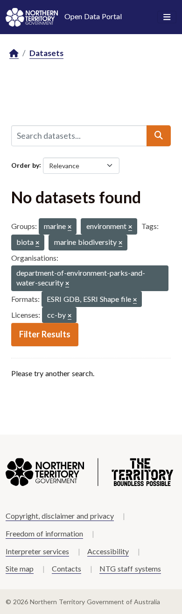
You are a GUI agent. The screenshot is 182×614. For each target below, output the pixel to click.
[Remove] (69, 227)
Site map (20, 568)
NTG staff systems (130, 568)
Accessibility (108, 551)
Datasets (46, 53)
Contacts (66, 568)
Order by (25, 165)
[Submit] (159, 135)
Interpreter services (37, 551)
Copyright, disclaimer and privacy (60, 515)
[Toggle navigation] (166, 17)
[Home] (14, 53)
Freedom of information (44, 533)
